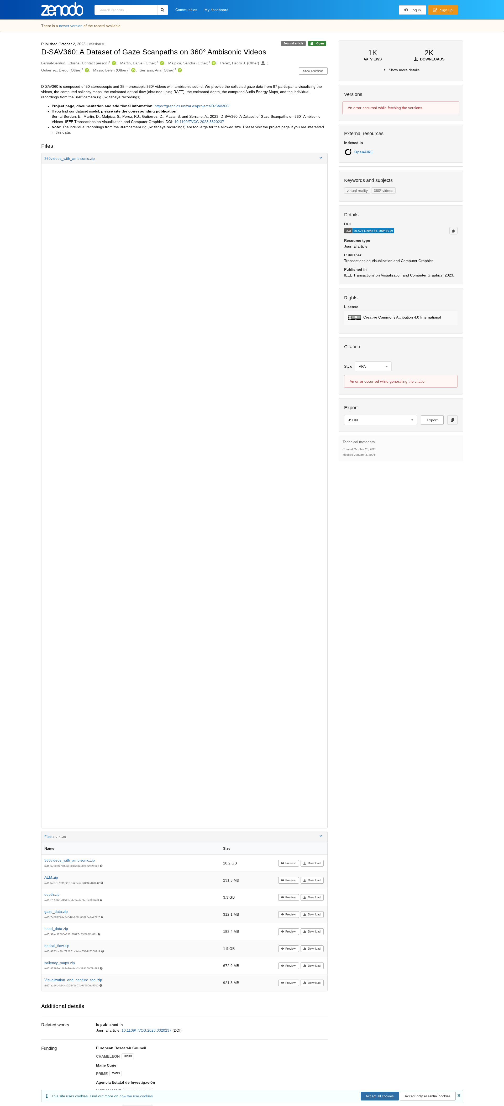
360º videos (383, 190)
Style (348, 366)
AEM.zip (51, 877)
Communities (186, 10)
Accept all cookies (380, 1096)
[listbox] (373, 366)
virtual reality (357, 190)
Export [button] (432, 420)
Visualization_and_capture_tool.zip (73, 980)
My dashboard (216, 10)
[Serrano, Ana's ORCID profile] (179, 70)
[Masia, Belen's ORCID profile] (132, 70)
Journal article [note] (293, 43)
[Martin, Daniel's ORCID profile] (161, 63)
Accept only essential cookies (427, 1096)
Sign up (446, 10)
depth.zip (52, 894)
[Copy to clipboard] (453, 230)
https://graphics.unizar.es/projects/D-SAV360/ (192, 106)
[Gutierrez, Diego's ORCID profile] (86, 70)
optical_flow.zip (56, 946)
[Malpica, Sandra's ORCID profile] (213, 63)
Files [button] (55, 836)
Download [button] (314, 863)
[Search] (162, 10)
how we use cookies (136, 1096)
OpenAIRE (363, 152)
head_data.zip (56, 928)
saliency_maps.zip (59, 963)
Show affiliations (313, 71)
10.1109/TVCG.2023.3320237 (199, 122)
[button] (184, 158)
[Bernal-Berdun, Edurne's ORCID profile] (113, 63)
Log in (415, 10)
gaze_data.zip (56, 911)
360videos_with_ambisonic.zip (69, 860)
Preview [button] (290, 863)
